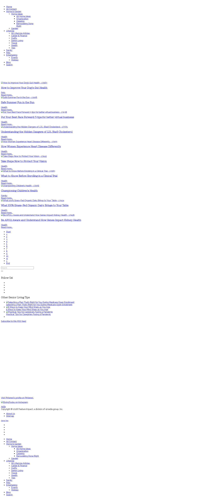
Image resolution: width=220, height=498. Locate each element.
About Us (10, 413)
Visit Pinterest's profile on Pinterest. (17, 398)
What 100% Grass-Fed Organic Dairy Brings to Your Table (34, 205)
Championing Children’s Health (19, 190)
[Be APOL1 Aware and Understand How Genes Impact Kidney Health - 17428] (37, 215)
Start (8, 232)
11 (7, 258)
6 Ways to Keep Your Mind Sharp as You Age (27, 309)
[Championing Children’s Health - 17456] (20, 185)
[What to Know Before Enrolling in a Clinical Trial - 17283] (28, 171)
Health (4, 107)
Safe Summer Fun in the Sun (17, 102)
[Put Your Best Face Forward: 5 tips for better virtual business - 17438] (34, 112)
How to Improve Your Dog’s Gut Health (24, 87)
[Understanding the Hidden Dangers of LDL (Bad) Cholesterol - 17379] (34, 127)
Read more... (7, 95)
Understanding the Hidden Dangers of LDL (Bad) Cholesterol (37, 131)
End (8, 263)
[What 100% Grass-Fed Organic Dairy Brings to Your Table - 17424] (32, 200)
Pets (3, 92)
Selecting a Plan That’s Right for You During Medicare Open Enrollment (39, 304)
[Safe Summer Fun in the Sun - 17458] (19, 97)
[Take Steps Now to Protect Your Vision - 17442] (24, 156)
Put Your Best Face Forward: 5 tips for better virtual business (37, 117)
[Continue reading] (40, 302)
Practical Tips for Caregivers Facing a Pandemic (28, 314)
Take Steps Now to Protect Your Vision (24, 161)
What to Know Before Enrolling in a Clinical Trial (29, 176)
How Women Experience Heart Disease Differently (31, 146)
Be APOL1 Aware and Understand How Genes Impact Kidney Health (41, 220)
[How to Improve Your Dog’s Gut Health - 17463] (24, 83)
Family (4, 195)
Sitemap (10, 416)
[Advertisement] (75, 73)
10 (7, 256)
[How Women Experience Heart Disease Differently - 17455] (29, 141)
